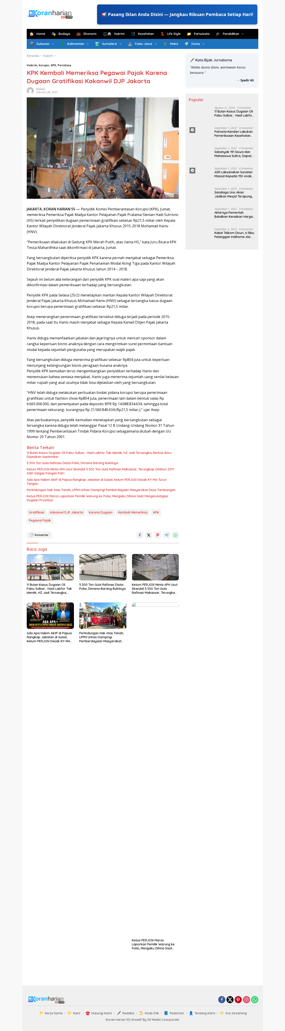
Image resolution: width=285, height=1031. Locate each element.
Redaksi (40, 89)
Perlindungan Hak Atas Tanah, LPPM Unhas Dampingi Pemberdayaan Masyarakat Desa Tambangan (101, 490)
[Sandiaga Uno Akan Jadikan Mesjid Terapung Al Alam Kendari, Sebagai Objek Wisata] (200, 195)
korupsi (44, 65)
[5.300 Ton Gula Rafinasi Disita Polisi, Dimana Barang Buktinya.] (102, 567)
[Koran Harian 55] (51, 14)
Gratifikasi (36, 512)
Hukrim (32, 65)
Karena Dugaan (100, 512)
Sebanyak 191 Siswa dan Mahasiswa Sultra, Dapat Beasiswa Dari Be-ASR (232, 154)
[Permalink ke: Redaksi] (30, 90)
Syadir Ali (247, 80)
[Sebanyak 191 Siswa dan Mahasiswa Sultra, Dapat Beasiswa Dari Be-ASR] (200, 155)
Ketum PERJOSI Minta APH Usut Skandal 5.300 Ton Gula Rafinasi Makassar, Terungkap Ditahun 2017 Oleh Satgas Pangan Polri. (100, 471)
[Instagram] (246, 1000)
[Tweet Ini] (148, 535)
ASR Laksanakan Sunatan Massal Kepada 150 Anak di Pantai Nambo (233, 174)
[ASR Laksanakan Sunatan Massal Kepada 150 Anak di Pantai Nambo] (200, 175)
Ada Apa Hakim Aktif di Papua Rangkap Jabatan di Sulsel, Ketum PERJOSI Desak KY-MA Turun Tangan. (97, 482)
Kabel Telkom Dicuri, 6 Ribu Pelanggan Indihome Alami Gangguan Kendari (234, 568)
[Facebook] (221, 1000)
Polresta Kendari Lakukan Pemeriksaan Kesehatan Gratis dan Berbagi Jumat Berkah (233, 134)
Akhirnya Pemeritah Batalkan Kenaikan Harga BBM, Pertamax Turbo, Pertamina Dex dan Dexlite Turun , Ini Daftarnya (234, 215)
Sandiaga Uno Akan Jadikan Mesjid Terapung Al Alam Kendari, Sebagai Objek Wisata (233, 194)
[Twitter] (230, 1000)
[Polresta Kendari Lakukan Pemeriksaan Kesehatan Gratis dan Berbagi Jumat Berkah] (200, 135)
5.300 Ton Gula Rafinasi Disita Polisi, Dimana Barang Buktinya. (73, 463)
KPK (53, 65)
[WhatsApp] (254, 1000)
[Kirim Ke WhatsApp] (175, 535)
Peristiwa (64, 65)
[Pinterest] (238, 1000)
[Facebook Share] (139, 535)
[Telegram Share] (166, 535)
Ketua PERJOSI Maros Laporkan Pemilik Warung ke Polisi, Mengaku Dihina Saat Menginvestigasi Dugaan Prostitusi (97, 498)
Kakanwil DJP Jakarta (66, 512)
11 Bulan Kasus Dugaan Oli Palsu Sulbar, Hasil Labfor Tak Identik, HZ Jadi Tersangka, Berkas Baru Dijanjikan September (99, 455)
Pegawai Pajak (40, 520)
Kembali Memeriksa (132, 512)
